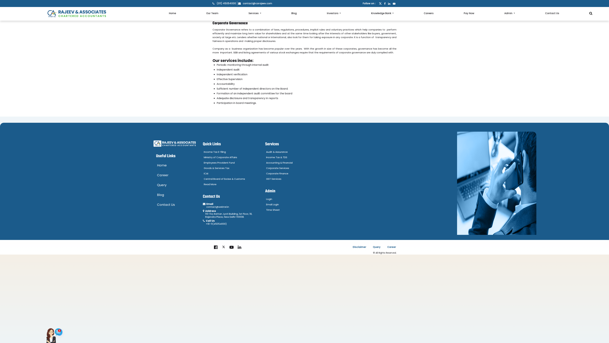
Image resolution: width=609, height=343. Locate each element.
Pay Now (469, 13)
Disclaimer (359, 247)
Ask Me (60, 333)
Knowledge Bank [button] (381, 13)
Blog (294, 13)
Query (376, 247)
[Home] (76, 13)
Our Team (212, 13)
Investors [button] (333, 13)
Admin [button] (508, 13)
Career (391, 247)
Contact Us (552, 13)
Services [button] (254, 13)
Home (172, 13)
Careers (429, 13)
